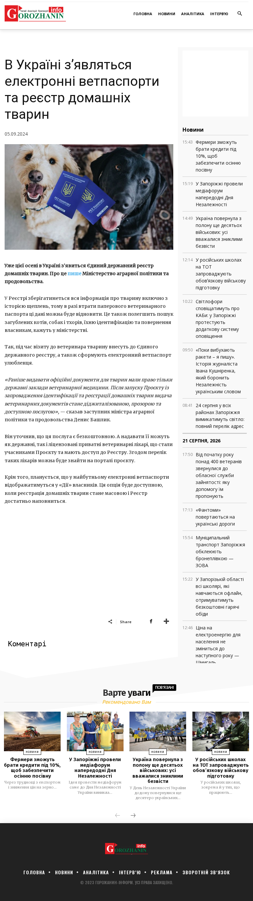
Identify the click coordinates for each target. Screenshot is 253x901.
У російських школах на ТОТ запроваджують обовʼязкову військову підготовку (221, 274)
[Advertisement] (89, 569)
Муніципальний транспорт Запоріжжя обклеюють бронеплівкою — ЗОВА (220, 551)
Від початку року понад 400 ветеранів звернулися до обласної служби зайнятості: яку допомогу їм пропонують (219, 475)
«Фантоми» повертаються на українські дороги (215, 517)
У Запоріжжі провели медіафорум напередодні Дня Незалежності (95, 767)
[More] (166, 621)
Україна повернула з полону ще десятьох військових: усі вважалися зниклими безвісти (219, 232)
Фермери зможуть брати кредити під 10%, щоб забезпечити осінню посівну (32, 767)
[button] (240, 14)
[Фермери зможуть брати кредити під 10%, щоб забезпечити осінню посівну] (32, 732)
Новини (32, 752)
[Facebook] (150, 621)
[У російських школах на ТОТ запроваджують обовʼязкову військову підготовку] (220, 732)
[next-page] (133, 816)
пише (74, 273)
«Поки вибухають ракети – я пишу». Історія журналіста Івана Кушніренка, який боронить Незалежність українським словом (218, 371)
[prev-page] (117, 816)
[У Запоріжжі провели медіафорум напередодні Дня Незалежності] (95, 732)
